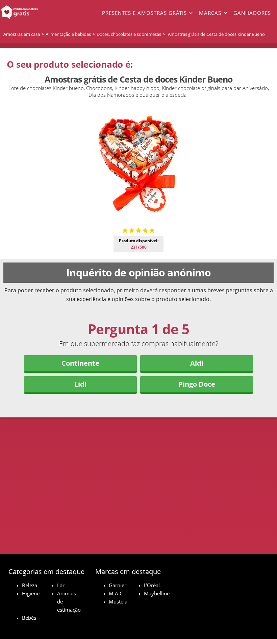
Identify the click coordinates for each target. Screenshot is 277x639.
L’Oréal (152, 585)
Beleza (29, 585)
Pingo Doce (196, 384)
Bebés (29, 617)
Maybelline (157, 593)
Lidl (80, 384)
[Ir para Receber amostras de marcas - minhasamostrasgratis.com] (27, 13)
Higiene (31, 593)
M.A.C (116, 593)
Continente (80, 363)
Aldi (196, 363)
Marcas (210, 12)
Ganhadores (252, 12)
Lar (61, 585)
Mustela (118, 601)
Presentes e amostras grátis (144, 12)
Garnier (117, 585)
